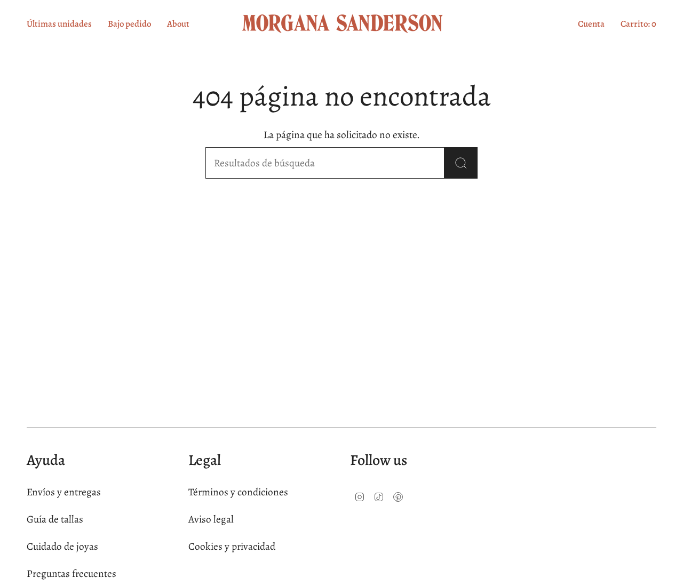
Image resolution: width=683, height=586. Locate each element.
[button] (178, 23)
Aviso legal (211, 519)
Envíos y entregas (64, 492)
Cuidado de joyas (62, 546)
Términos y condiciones (238, 492)
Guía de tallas (55, 519)
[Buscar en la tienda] (461, 163)
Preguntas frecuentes (71, 573)
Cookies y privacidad (231, 546)
